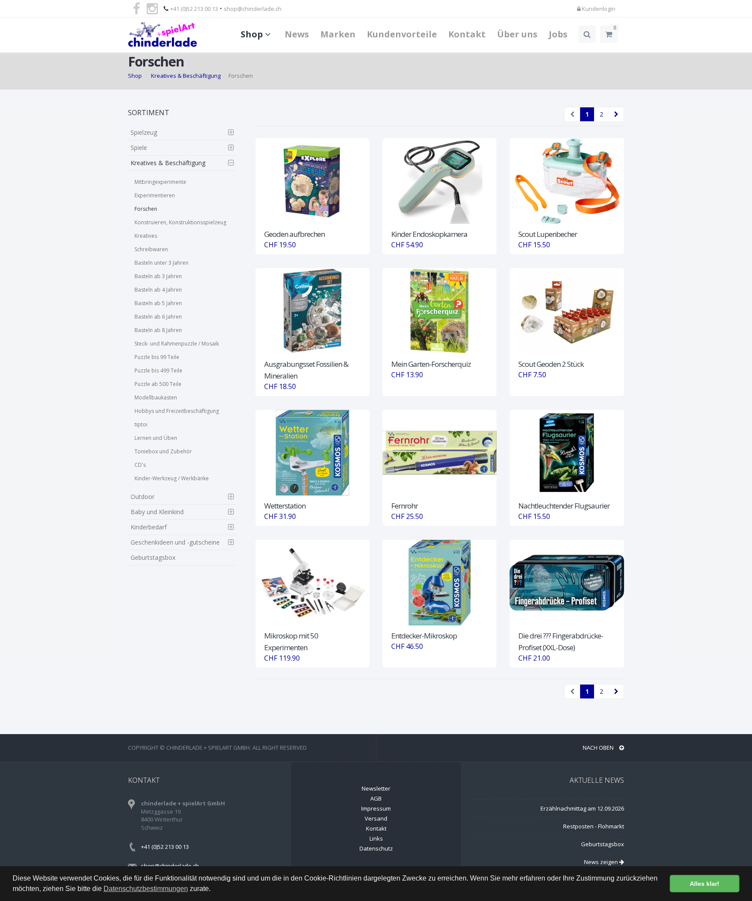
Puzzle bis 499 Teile (158, 370)
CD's (140, 465)
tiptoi (141, 424)
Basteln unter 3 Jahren (161, 262)
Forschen (145, 209)
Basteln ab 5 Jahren (158, 303)
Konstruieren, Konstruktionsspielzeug (180, 222)
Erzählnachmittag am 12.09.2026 (582, 808)
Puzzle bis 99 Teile (156, 357)
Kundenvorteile (402, 34)
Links (376, 838)
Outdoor (142, 496)
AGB (376, 798)
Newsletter (376, 788)
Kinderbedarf (149, 527)
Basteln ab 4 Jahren (158, 289)
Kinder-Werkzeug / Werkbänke (171, 478)
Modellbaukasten (155, 397)
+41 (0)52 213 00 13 (194, 9)
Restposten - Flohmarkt (593, 826)
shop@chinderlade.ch (253, 9)
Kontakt (467, 34)
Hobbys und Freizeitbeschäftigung (176, 411)
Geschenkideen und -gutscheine (175, 542)
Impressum (376, 808)
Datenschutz (376, 848)
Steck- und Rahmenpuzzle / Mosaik (176, 343)
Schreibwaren (151, 249)
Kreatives (145, 235)
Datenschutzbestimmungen (146, 888)
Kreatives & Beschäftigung (186, 76)
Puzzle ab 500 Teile (157, 384)
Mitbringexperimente (160, 182)
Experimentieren (154, 195)
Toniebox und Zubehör (163, 451)
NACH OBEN (599, 747)
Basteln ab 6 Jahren (158, 316)
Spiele (139, 147)
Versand (376, 818)
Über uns (517, 34)
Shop (253, 34)
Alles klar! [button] (704, 883)
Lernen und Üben (155, 438)
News (297, 34)
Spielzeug (144, 132)
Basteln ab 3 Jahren (158, 276)
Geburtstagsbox (153, 557)
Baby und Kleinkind (157, 512)
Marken (338, 34)
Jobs (558, 34)
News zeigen (601, 862)
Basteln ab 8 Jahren (158, 330)
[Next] (616, 114)
